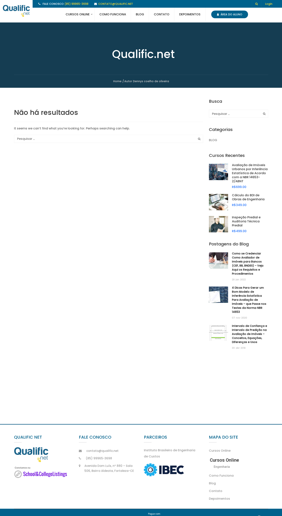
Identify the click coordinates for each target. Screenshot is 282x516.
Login (268, 4)
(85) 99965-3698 (76, 4)
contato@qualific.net (102, 451)
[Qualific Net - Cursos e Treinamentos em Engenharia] (16, 11)
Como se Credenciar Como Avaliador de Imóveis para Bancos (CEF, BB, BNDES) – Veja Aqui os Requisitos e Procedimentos (247, 264)
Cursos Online (78, 14)
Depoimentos (189, 14)
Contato (161, 14)
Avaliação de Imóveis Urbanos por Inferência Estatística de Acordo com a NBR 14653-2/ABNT (250, 173)
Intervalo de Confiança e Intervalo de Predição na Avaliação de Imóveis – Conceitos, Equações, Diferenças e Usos (249, 334)
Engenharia (222, 467)
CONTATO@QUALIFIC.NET (115, 4)
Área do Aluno (231, 14)
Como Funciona (112, 14)
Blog (140, 14)
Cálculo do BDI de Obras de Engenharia (248, 197)
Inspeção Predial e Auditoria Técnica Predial (246, 221)
